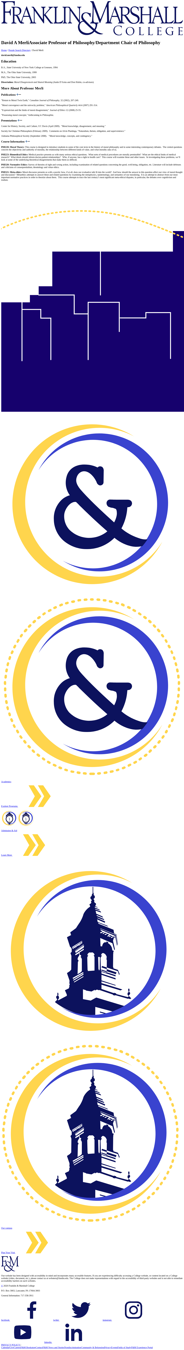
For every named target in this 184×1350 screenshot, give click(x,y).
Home (4, 50)
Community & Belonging (92, 1347)
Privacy (107, 1347)
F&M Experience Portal (142, 1347)
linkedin (48, 1342)
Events (114, 1347)
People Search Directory (19, 50)
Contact (39, 1347)
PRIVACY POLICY (11, 1345)
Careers (17, 1347)
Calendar (5, 1347)
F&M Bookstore (28, 1347)
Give (11, 1347)
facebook (5, 1320)
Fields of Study (124, 1347)
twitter (56, 1320)
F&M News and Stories (53, 1347)
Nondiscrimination (72, 1347)
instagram (107, 1320)
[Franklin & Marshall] (92, 34)
